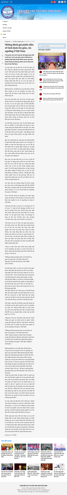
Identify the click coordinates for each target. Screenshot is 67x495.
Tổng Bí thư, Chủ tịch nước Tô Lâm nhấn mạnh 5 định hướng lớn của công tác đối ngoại (51, 88)
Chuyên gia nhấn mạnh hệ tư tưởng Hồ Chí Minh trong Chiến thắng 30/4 (46, 474)
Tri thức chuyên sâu (18, 41)
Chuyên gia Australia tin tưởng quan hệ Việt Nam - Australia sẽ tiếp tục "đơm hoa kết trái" (20, 455)
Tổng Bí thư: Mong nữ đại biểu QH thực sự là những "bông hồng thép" (7, 454)
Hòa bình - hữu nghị (7, 27)
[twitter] (62, 2)
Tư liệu (3, 34)
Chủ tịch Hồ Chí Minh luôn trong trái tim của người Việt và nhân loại (7, 474)
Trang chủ (5, 21)
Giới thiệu (5, 24)
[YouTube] (65, 2)
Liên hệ (4, 37)
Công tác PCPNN (6, 31)
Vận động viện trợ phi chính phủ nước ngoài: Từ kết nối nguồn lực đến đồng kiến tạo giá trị (51, 73)
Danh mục (5, 2)
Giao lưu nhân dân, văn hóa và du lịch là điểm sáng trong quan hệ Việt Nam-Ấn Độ (51, 100)
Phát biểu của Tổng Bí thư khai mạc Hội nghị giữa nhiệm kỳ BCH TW (19, 474)
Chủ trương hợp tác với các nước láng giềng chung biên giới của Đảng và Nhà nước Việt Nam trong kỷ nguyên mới (51, 80)
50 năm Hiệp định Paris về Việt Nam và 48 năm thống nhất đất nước (59, 474)
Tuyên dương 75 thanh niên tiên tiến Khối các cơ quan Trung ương (59, 454)
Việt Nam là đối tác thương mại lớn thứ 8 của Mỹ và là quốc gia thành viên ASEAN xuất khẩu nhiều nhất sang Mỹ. (47, 456)
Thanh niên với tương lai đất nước (52, 93)
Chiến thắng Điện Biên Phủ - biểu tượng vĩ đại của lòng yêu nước (33, 474)
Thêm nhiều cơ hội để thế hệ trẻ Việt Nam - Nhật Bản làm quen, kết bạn (33, 454)
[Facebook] (59, 2)
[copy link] (2, 59)
